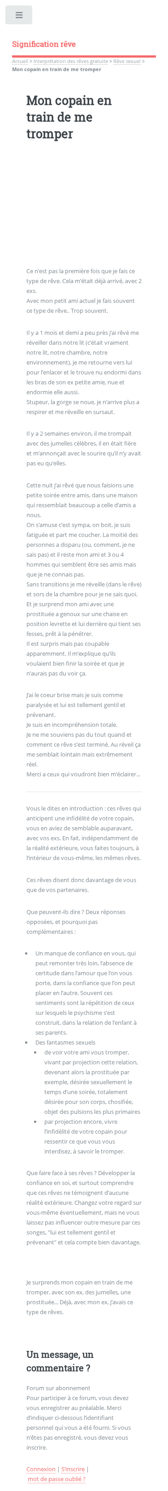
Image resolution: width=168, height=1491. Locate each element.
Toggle (19, 17)
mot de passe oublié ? (57, 1479)
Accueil (20, 61)
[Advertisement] (84, 210)
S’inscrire (73, 1469)
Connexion (41, 1469)
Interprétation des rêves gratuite (71, 61)
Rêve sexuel (127, 61)
